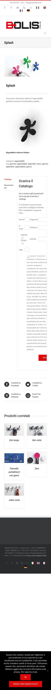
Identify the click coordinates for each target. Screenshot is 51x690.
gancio (29, 167)
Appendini (32, 164)
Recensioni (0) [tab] (8, 186)
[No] (47, 670)
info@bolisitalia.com (34, 3)
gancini (45, 164)
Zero (37, 468)
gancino (13, 164)
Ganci (39, 164)
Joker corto (14, 500)
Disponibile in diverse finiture (17, 152)
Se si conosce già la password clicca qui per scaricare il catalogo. (31, 196)
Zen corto (37, 440)
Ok (25, 677)
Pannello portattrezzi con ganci (14, 472)
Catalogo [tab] (7, 179)
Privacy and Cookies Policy (36, 556)
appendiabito (20, 167)
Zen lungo (14, 440)
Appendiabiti (19, 161)
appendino (10, 167)
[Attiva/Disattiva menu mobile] (45, 33)
